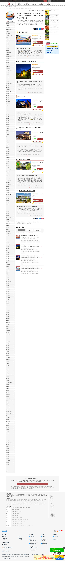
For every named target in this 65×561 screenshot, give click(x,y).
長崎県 (18, 525)
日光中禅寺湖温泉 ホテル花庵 (27, 191)
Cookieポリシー (42, 554)
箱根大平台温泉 (8, 180)
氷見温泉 (7, 256)
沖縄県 (32, 525)
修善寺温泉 (8, 279)
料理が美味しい (37, 251)
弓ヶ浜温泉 (8, 310)
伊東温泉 (7, 277)
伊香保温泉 (7, 500)
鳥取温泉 (7, 392)
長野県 (16, 513)
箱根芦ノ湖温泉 (8, 178)
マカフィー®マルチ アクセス (34, 548)
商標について (22, 556)
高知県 (21, 523)
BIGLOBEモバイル (6, 541)
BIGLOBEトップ (27, 556)
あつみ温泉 (8, 87)
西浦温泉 (7, 328)
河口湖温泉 (8, 188)
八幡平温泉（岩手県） (9, 56)
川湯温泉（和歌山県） (9, 382)
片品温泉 (7, 149)
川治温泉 (7, 128)
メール (55, 537)
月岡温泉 (7, 235)
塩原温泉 (7, 126)
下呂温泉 (7, 314)
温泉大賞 (20, 538)
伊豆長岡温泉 (8, 289)
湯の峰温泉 (8, 384)
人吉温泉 (7, 448)
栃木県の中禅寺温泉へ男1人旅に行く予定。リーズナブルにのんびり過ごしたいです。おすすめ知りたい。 (37, 122)
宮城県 (21, 507)
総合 (31, 232)
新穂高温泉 (8, 318)
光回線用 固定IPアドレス (34, 542)
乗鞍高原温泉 (8, 219)
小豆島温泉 (8, 417)
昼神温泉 (7, 225)
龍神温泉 (7, 386)
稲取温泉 (7, 291)
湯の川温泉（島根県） (9, 400)
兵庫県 (21, 519)
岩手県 (18, 507)
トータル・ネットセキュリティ (8, 548)
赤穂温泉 (7, 365)
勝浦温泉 (7, 380)
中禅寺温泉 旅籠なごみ (24, 32)
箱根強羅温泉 (8, 182)
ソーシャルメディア (45, 544)
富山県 (13, 515)
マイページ (56, 536)
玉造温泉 (7, 396)
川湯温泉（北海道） (9, 35)
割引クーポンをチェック (39, 45)
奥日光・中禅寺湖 (23, 240)
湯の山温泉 (8, 341)
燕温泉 (7, 250)
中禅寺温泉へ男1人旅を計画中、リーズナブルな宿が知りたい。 (32, 55)
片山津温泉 (8, 264)
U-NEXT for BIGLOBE (6, 550)
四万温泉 (14, 500)
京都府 (16, 519)
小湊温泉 (7, 165)
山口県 (24, 521)
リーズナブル (36, 273)
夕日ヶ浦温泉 (8, 357)
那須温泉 (7, 132)
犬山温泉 (7, 326)
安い (35, 262)
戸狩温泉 (7, 215)
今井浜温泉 (8, 293)
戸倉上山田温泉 (8, 217)
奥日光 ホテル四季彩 (24, 159)
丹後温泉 (7, 355)
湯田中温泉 (8, 231)
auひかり (4, 539)
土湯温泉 (7, 114)
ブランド (43, 537)
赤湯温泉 (7, 85)
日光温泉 (7, 134)
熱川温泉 (7, 312)
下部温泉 (7, 190)
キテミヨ (51, 506)
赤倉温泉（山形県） (9, 83)
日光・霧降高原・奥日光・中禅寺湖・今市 (32, 240)
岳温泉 (7, 112)
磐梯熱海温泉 (8, 118)
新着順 (21, 232)
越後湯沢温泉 (8, 244)
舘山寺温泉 (8, 301)
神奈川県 (21, 511)
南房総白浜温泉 (8, 169)
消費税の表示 (9, 554)
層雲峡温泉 (8, 37)
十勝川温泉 (8, 27)
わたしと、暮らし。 (52, 505)
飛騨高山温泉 (8, 322)
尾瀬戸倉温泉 (8, 147)
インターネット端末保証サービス (8, 547)
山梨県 (13, 513)
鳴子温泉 (7, 60)
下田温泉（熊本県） (9, 442)
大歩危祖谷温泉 (8, 413)
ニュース (43, 540)
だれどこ (51, 502)
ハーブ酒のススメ (52, 516)
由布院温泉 (8, 458)
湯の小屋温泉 (8, 157)
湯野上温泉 (8, 120)
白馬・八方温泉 (8, 221)
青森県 (16, 507)
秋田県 (24, 507)
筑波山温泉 (8, 159)
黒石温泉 (7, 50)
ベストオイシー (52, 507)
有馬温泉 (7, 363)
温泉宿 (31, 251)
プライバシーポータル (35, 554)
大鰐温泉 (7, 48)
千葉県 (16, 511)
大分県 (24, 525)
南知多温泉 (8, 330)
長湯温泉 (7, 464)
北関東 (31, 238)
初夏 (26, 251)
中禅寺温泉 (8, 130)
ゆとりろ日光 (21, 96)
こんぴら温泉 (8, 415)
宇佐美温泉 (8, 295)
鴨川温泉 (7, 163)
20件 (40, 36)
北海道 (13, 507)
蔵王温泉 (7, 79)
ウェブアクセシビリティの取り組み (17, 554)
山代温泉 (7, 266)
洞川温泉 (7, 376)
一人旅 (22, 238)
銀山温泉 (7, 81)
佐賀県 (16, 525)
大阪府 (18, 519)
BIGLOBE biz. (32, 536)
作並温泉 (7, 64)
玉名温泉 (7, 444)
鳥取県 (13, 521)
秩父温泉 (7, 161)
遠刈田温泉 (8, 66)
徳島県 (13, 523)
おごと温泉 (8, 343)
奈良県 (24, 519)
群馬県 (16, 509)
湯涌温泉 (7, 268)
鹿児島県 (29, 525)
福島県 (29, 507)
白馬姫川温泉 (8, 223)
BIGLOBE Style (44, 543)
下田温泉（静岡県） (9, 281)
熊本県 (21, 525)
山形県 (26, 507)
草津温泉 (45, 499)
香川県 (16, 523)
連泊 (30, 262)
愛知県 (18, 517)
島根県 (16, 521)
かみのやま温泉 (8, 91)
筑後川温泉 (8, 423)
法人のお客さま (31, 534)
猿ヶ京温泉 (8, 151)
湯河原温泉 (38, 500)
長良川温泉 (8, 324)
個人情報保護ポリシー (27, 554)
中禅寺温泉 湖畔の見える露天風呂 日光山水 (29, 128)
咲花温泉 (7, 246)
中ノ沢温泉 (8, 116)
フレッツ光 (32, 539)
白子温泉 (7, 167)
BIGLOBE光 (5, 538)
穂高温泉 (7, 229)
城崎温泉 (7, 361)
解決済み (37, 230)
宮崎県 (26, 525)
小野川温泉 (8, 89)
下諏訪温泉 (8, 211)
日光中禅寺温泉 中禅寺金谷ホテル (27, 61)
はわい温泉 (8, 394)
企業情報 (42, 534)
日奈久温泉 (8, 450)
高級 (33, 251)
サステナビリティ (45, 539)
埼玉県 (13, 511)
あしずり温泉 (8, 421)
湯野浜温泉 (8, 103)
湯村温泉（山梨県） (9, 194)
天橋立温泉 (8, 345)
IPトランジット (32, 546)
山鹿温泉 (7, 454)
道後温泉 (7, 419)
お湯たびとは (52, 496)
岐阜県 (16, 517)
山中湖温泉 (8, 192)
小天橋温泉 (8, 351)
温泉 (28, 251)
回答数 (24, 232)
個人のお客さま (4, 534)
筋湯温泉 (7, 462)
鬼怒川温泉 (8, 122)
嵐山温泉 (7, 347)
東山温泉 (35, 499)
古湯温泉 (7, 431)
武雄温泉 (7, 429)
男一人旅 (25, 238)
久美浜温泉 (8, 349)
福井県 (18, 515)
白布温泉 (7, 93)
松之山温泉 (8, 252)
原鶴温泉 (7, 425)
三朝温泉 (7, 388)
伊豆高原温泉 (8, 285)
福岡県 (13, 525)
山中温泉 (7, 260)
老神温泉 (7, 145)
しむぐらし (20, 539)
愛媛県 (18, 523)
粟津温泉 (7, 262)
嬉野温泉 (7, 427)
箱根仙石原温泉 (8, 184)
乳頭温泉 (7, 72)
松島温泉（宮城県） (9, 70)
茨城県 (18, 509)
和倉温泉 (7, 258)
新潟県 (18, 513)
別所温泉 (7, 227)
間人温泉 (7, 353)
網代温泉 (7, 283)
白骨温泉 (7, 198)
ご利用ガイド (52, 497)
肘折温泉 (7, 99)
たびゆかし (51, 513)
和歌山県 (26, 519)
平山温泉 (7, 452)
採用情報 (43, 542)
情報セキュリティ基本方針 (15, 556)
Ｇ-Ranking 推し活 (52, 514)
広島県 (21, 521)
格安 (37, 262)
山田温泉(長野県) (8, 233)
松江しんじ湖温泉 (9, 398)
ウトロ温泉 (8, 33)
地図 (34, 39)
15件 (40, 101)
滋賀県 (13, 519)
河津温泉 (7, 299)
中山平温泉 (8, 68)
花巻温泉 (7, 58)
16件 (40, 65)
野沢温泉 (7, 196)
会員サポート (56, 539)
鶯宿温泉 (7, 54)
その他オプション (6, 551)
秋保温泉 (7, 62)
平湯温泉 (7, 316)
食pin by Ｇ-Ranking (52, 515)
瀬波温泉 (7, 248)
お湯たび (51, 504)
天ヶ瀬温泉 (8, 460)
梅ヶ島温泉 (8, 297)
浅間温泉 (7, 200)
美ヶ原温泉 (8, 202)
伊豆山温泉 (8, 287)
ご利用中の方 (55, 534)
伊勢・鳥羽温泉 (8, 334)
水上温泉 (7, 155)
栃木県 (34, 238)
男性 (28, 238)
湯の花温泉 (8, 359)
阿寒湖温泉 (8, 31)
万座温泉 (11, 500)
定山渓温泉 (8, 23)
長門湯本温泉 (8, 407)
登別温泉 (7, 25)
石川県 (16, 515)
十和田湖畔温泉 (8, 52)
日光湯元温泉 (8, 124)
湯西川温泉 (8, 136)
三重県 (21, 517)
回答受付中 (30, 230)
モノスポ (51, 508)
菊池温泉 (7, 440)
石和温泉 (7, 186)
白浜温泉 (7, 378)
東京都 (18, 511)
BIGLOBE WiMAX (6, 542)
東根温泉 (7, 97)
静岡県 (13, 517)
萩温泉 (7, 409)
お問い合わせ (4, 554)
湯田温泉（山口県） (9, 411)
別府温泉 (7, 456)
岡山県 (18, 521)
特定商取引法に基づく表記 (6, 556)
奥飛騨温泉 (8, 320)
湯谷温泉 (7, 332)
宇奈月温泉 (8, 254)
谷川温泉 (7, 153)
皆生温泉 (7, 390)
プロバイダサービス (33, 540)
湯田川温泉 (8, 101)
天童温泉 (7, 95)
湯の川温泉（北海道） (9, 29)
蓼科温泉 (7, 213)
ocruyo (51, 503)
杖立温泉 (7, 446)
